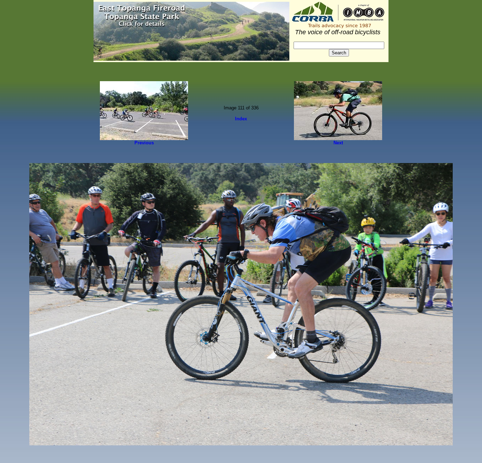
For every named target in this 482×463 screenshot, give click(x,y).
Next (338, 142)
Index (241, 118)
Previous (144, 142)
